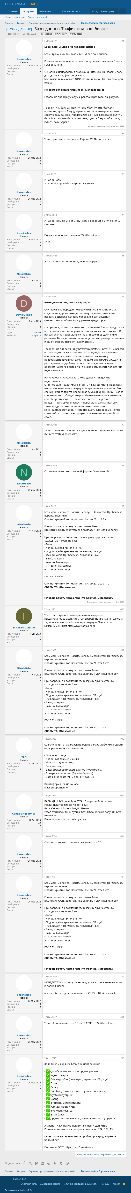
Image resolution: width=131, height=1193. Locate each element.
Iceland (37, 332)
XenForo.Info (26, 1190)
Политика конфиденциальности (80, 1183)
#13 (122, 795)
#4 (123, 215)
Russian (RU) (19, 1178)
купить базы (75, 33)
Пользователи (71, 11)
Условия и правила (50, 1183)
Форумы (28, 11)
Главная (13, 11)
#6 (123, 296)
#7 (123, 424)
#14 (122, 836)
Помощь (104, 1183)
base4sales (13, 33)
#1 (123, 41)
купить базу (61, 33)
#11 (122, 650)
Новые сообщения (15, 17)
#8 (123, 465)
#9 (123, 506)
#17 (122, 1017)
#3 (123, 174)
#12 (122, 738)
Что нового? (47, 11)
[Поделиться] (118, 41)
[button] (57, 11)
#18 (122, 1058)
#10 (122, 609)
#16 (122, 976)
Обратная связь (29, 1183)
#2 (123, 133)
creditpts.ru (35, 335)
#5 (123, 255)
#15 (122, 877)
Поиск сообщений (37, 17)
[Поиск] (122, 11)
